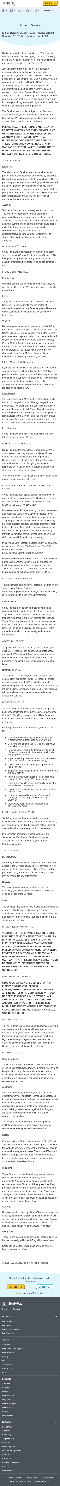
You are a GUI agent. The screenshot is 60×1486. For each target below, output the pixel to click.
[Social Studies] (28, 10)
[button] (30, 1316)
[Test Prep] (36, 10)
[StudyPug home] (12, 1304)
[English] (12, 10)
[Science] (20, 10)
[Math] (4, 10)
